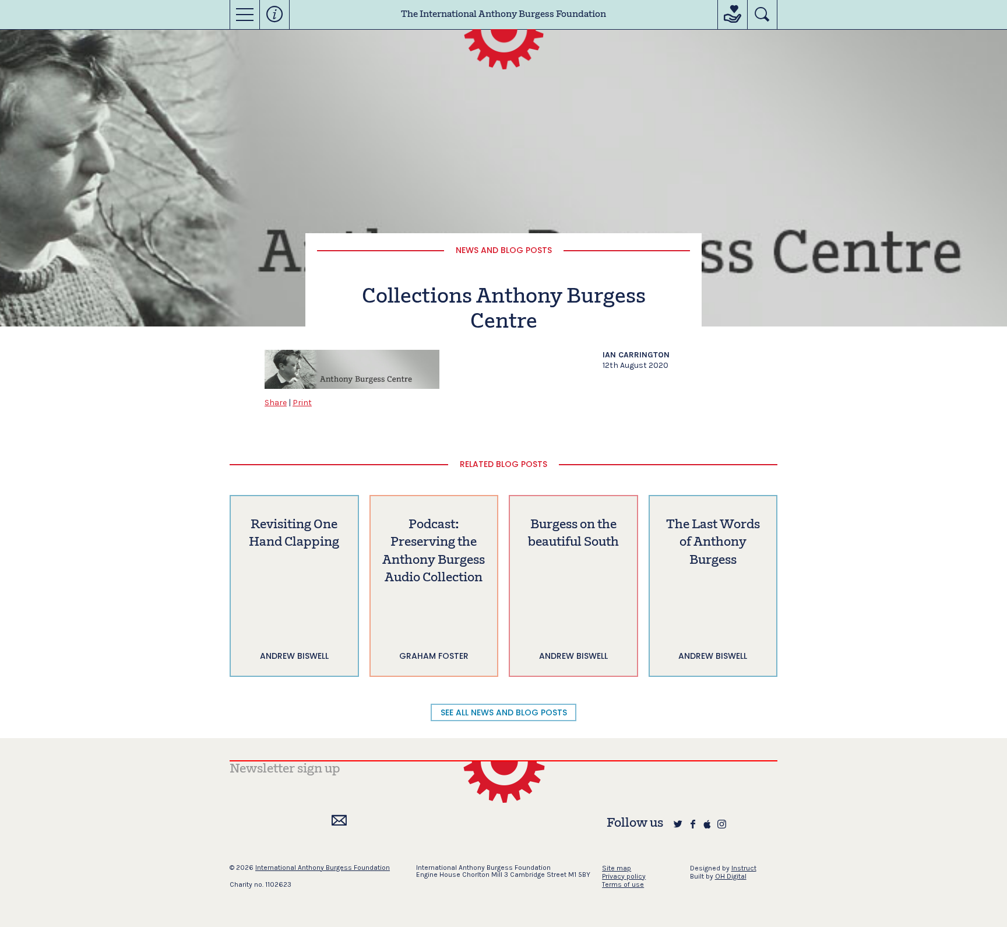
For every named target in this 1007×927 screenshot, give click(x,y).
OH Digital (731, 876)
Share (276, 403)
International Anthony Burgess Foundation (322, 867)
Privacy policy (624, 876)
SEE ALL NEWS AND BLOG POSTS (504, 712)
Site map (616, 868)
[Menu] (244, 14)
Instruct (743, 868)
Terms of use (623, 884)
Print (302, 403)
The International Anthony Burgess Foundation (503, 14)
